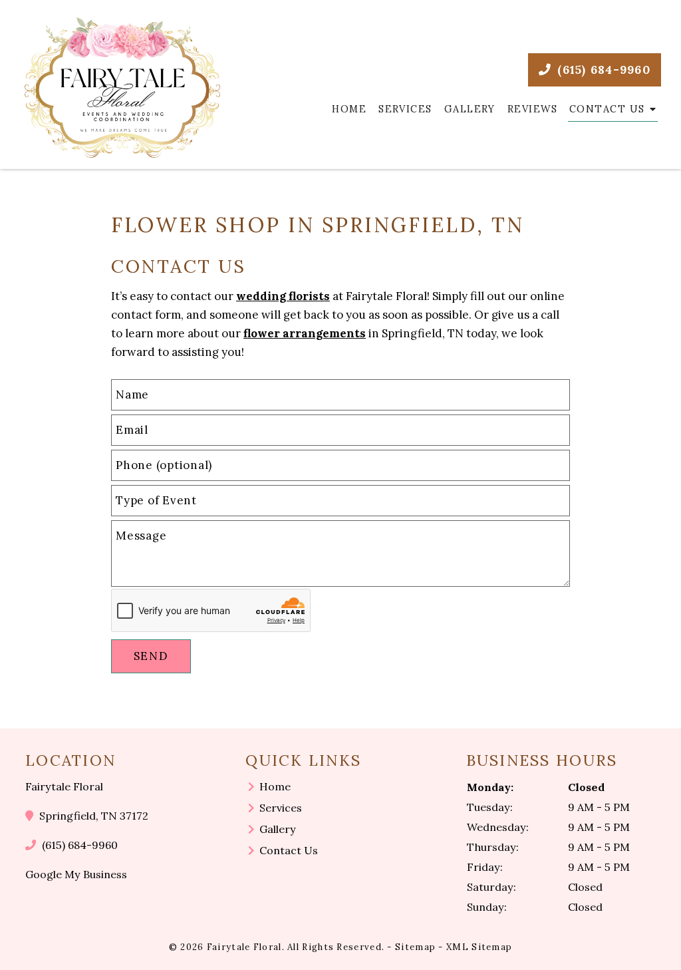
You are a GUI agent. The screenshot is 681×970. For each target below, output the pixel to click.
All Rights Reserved (334, 947)
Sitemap (415, 947)
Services (405, 108)
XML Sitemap (479, 947)
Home (349, 108)
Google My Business (76, 874)
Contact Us (607, 108)
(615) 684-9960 (601, 69)
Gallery (469, 108)
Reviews (532, 108)
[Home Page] (122, 87)
